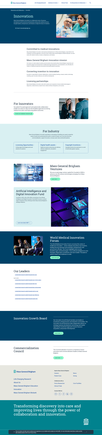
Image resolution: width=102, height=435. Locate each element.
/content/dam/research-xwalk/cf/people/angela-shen (26, 298)
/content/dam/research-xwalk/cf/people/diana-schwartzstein (28, 287)
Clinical (58, 386)
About (17, 382)
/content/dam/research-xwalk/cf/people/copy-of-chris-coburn (28, 280)
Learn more (54, 179)
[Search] (90, 3)
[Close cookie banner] (86, 432)
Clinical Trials (64, 2)
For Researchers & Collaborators (77, 2)
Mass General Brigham (26, 386)
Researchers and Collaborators (17, 10)
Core (77, 383)
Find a (59, 383)
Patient (57, 376)
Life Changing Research (40, 2)
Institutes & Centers (53, 2)
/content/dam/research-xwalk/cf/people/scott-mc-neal (26, 291)
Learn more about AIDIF (23, 222)
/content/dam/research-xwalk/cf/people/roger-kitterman (27, 295)
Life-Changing (22, 379)
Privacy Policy (33, 432)
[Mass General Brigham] (18, 3)
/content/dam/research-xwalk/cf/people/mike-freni (26, 283)
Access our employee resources (22, 113)
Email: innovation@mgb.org (23, 28)
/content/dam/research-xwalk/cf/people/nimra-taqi (26, 274)
